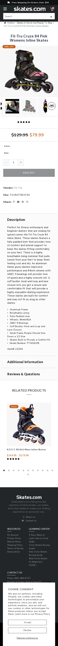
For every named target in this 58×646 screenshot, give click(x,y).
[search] (29, 16)
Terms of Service (15, 548)
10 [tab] (48, 471)
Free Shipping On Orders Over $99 (30, 2)
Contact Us (31, 520)
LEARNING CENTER (39, 529)
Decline (27, 630)
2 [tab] (9, 471)
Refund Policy (14, 541)
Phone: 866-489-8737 (19, 578)
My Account (13, 535)
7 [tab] (33, 471)
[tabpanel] (29, 431)
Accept (27, 622)
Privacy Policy (42, 614)
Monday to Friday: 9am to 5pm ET (24, 582)
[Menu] (5, 8)
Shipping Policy (15, 545)
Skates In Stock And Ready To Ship (34, 22)
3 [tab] (14, 471)
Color (7, 146)
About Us (30, 517)
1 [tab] (4, 471)
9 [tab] (43, 471)
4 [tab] (19, 471)
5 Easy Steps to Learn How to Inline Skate (38, 538)
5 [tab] (24, 471)
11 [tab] (53, 471)
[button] (24, 122)
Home (10, 22)
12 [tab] (29, 475)
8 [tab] (38, 471)
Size (6, 153)
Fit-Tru (18, 188)
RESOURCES (13, 529)
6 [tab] (29, 471)
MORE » (33, 565)
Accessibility (13, 551)
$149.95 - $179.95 (18, 455)
